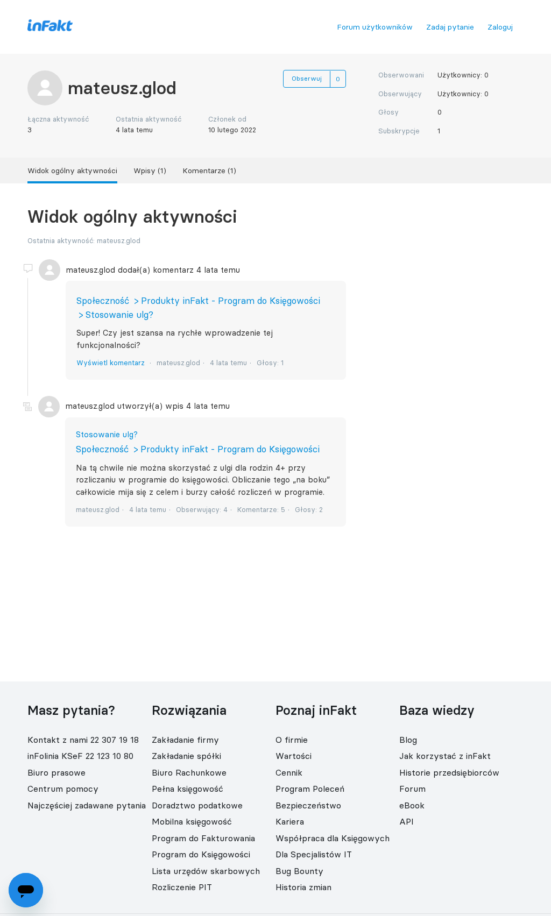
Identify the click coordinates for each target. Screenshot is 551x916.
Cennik (289, 772)
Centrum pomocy (62, 788)
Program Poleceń (310, 788)
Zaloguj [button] (500, 27)
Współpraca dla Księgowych (333, 838)
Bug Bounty (299, 870)
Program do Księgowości (201, 854)
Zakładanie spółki (186, 755)
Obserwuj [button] (307, 78)
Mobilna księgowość (192, 821)
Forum (412, 788)
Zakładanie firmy (185, 739)
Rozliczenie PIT (182, 887)
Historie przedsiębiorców (449, 772)
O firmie (292, 739)
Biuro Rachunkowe (189, 772)
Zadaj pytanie (450, 27)
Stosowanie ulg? (119, 315)
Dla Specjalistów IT (314, 854)
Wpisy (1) (149, 170)
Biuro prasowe (56, 772)
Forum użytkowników (375, 27)
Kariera (290, 821)
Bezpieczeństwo (308, 805)
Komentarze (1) (209, 170)
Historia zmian (303, 887)
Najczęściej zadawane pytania (86, 805)
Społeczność (102, 301)
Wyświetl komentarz (110, 362)
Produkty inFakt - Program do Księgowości (230, 301)
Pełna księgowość (187, 788)
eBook (412, 805)
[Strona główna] (49, 28)
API (406, 821)
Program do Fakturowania (203, 838)
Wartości (294, 755)
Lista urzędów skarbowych (206, 870)
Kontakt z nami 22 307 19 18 (83, 739)
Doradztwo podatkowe (197, 805)
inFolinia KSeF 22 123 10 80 (80, 755)
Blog (408, 739)
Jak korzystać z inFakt (445, 755)
